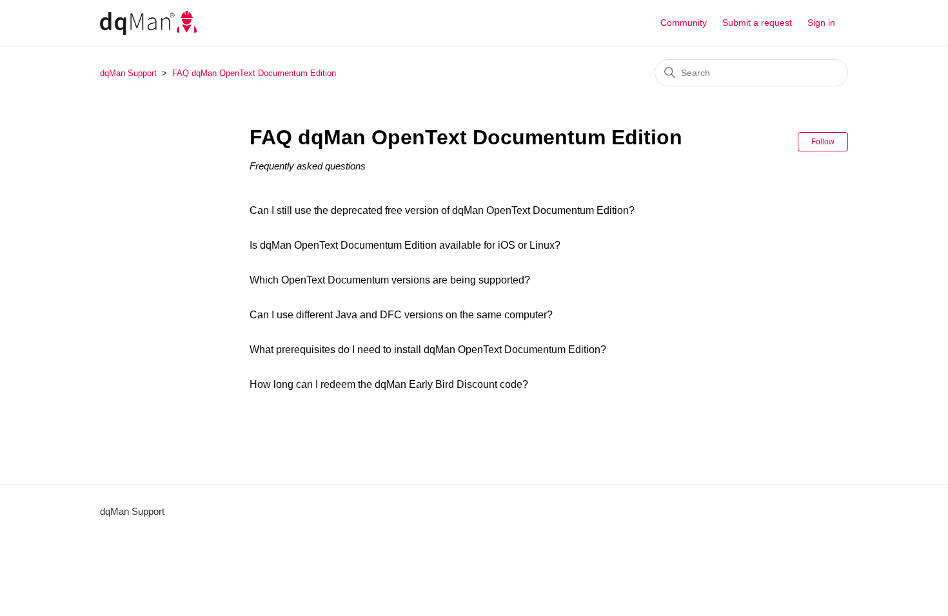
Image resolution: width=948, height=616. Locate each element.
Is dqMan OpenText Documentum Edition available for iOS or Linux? (405, 245)
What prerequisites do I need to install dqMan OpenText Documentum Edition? (428, 349)
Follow (822, 141)
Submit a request (757, 22)
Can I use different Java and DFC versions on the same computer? (401, 314)
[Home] (148, 23)
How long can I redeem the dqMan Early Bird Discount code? (389, 384)
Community (683, 22)
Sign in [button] (821, 22)
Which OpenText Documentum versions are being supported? (390, 279)
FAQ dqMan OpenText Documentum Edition (254, 73)
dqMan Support (128, 73)
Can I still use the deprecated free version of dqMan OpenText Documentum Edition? (442, 210)
